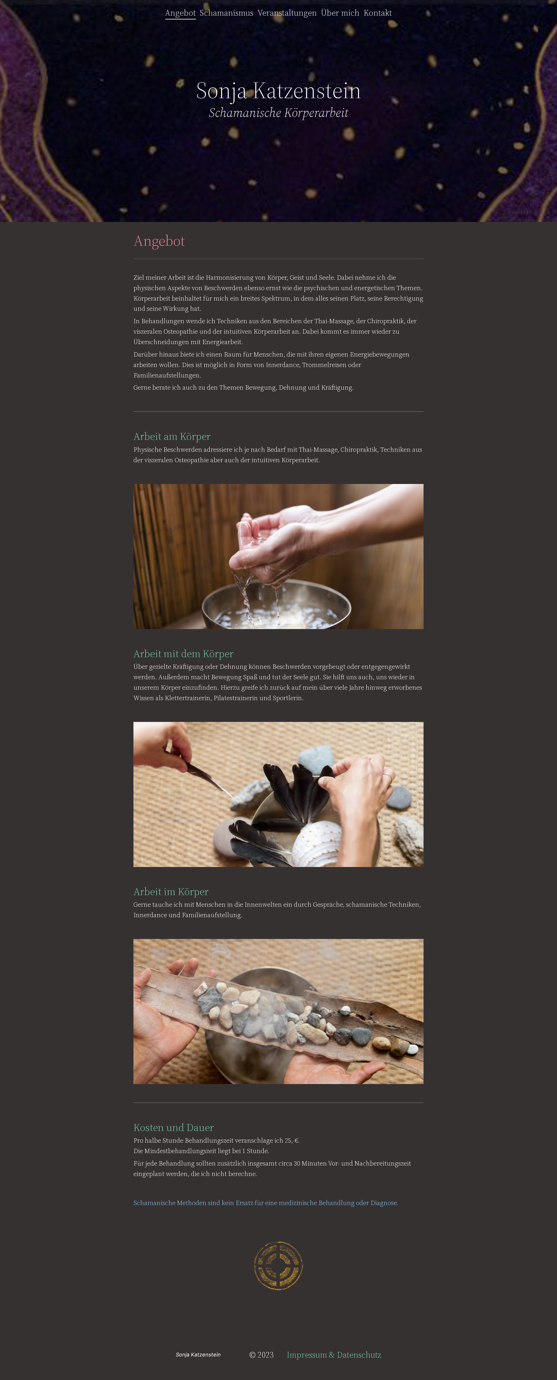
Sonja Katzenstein (198, 1355)
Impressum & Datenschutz (334, 1354)
